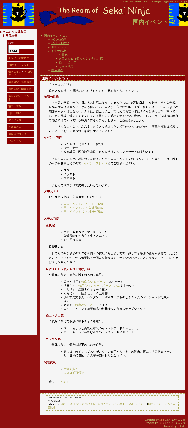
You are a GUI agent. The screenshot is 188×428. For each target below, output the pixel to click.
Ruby (161, 422)
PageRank (168, 1)
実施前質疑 (71, 369)
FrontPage (127, 1)
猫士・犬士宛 (67, 62)
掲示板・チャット (18, 64)
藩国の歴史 (14, 95)
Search (146, 1)
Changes (156, 1)
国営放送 (26, 89)
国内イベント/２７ (56, 35)
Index (138, 1)
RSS (177, 1)
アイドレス (14, 120)
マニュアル (14, 140)
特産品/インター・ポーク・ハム (99, 285)
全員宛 (63, 54)
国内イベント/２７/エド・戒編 (83, 203)
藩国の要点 (14, 71)
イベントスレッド (96, 163)
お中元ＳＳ (58, 47)
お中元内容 (58, 51)
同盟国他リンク (17, 134)
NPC (18, 113)
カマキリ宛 (66, 66)
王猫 (18, 106)
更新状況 (24, 57)
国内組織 (13, 89)
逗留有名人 (14, 127)
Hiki (161, 419)
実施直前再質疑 (74, 372)
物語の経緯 (58, 39)
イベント (63, 381)
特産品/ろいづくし (87, 304)
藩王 (11, 106)
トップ (12, 57)
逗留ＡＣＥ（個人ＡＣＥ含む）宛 (81, 58)
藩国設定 (13, 82)
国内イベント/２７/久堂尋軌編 (83, 207)
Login (184, 1)
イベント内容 (60, 43)
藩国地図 (26, 82)
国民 (11, 113)
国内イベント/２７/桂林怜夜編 (83, 211)
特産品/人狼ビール (93, 281)
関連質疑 (57, 70)
